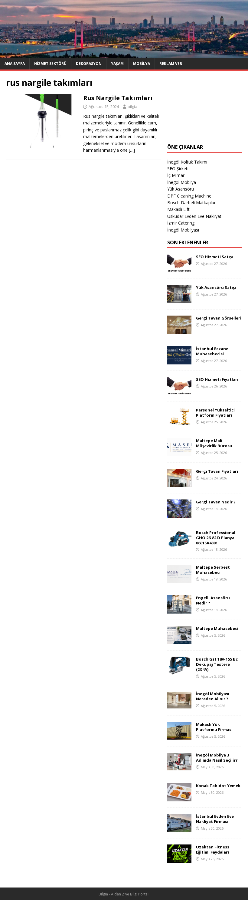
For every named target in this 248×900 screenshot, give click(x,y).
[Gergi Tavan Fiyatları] (179, 483)
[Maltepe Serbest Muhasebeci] (179, 579)
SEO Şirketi (177, 168)
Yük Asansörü (180, 189)
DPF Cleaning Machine (189, 196)
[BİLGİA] (124, 54)
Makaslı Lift (178, 209)
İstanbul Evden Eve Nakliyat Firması (215, 819)
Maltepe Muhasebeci (217, 628)
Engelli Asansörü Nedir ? (213, 600)
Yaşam (117, 63)
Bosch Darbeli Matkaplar (191, 202)
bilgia (132, 106)
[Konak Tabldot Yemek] (179, 798)
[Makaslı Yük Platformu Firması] (179, 736)
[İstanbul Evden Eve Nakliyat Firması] (179, 828)
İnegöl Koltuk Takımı (187, 162)
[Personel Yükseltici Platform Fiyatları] (179, 422)
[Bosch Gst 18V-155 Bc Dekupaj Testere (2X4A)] (179, 671)
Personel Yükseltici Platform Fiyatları (215, 412)
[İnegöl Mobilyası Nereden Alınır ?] (179, 706)
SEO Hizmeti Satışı (214, 256)
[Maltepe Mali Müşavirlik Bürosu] (179, 452)
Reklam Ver (170, 63)
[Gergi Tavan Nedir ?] (179, 514)
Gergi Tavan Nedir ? (216, 502)
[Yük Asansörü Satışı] (179, 299)
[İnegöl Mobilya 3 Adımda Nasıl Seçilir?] (179, 767)
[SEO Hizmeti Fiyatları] (179, 391)
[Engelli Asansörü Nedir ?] (179, 610)
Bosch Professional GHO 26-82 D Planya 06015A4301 (215, 538)
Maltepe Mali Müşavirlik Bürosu (214, 443)
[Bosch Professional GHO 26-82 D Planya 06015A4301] (179, 544)
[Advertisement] (204, 107)
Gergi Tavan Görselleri (218, 318)
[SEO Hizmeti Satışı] (179, 269)
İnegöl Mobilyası (183, 230)
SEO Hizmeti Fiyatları (217, 379)
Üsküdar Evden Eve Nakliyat (194, 216)
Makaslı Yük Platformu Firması (214, 727)
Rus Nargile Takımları (117, 98)
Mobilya (141, 63)
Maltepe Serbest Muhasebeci (213, 569)
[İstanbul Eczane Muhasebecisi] (179, 361)
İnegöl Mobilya (181, 182)
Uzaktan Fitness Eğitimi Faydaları (212, 849)
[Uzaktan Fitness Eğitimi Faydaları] (179, 859)
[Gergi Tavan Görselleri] (179, 330)
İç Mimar (175, 175)
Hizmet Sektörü (50, 63)
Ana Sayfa (15, 63)
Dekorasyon (89, 63)
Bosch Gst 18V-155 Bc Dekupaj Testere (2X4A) (217, 664)
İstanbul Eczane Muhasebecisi (212, 351)
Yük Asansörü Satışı (216, 287)
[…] (132, 150)
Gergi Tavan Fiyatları (217, 471)
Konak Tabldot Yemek (218, 785)
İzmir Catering (180, 223)
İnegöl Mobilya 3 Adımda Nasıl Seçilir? (217, 757)
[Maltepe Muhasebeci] (179, 641)
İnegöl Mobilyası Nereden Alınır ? (212, 696)
